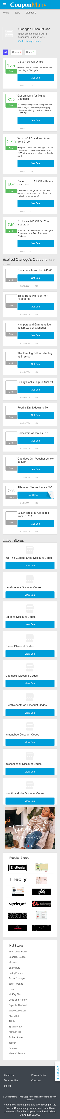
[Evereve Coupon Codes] (30, 828)
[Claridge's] (30, 667)
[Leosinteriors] (30, 579)
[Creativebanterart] (30, 696)
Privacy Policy (38, 1075)
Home (6, 12)
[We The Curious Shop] (30, 549)
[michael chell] (30, 755)
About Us (9, 1075)
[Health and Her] (30, 785)
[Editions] (30, 608)
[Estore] (30, 637)
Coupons (36, 1080)
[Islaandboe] (30, 726)
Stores (7, 1085)
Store (17, 12)
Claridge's (31, 12)
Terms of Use (11, 1080)
